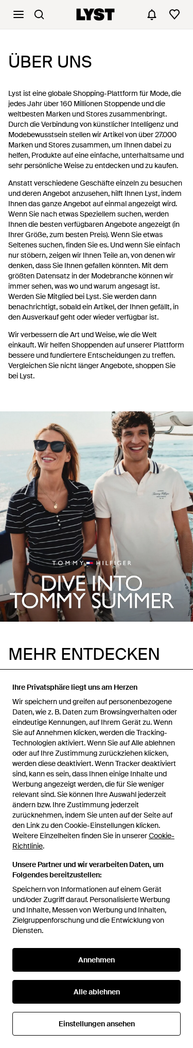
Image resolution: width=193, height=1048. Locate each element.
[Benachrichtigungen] (152, 14)
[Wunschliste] (174, 14)
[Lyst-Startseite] (95, 14)
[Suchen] (39, 14)
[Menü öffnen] (18, 14)
